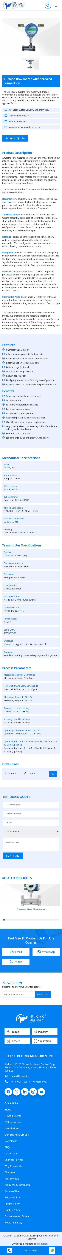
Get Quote (13, 856)
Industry (43, 1032)
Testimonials (12, 1178)
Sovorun (43, 1243)
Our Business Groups (17, 1134)
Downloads (11, 1141)
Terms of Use (12, 1191)
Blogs (8, 1109)
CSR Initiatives (13, 1122)
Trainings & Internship (18, 1185)
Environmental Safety (17, 1216)
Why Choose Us (13, 1166)
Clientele (10, 1172)
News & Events (13, 1115)
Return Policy (12, 1203)
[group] (31, 898)
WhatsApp (48, 952)
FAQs (7, 1147)
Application (44, 1041)
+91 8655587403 (39, 1081)
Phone (18, 962)
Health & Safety (13, 1222)
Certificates (11, 1153)
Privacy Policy (12, 1197)
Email (18, 952)
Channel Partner (14, 1159)
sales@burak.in (19, 1076)
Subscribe (42, 994)
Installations (12, 1128)
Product (15, 1032)
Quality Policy (12, 1210)
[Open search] (48, 6)
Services (15, 1041)
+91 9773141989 (19, 1081)
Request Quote (15, 138)
